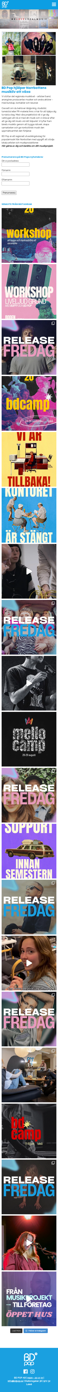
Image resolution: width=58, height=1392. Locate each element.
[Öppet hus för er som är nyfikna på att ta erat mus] (29, 1299)
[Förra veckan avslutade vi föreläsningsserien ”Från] (29, 1075)
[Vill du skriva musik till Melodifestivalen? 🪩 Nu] (29, 739)
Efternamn (7, 179)
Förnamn (6, 170)
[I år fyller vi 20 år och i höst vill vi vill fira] (29, 403)
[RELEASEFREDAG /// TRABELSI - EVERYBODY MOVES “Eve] (29, 907)
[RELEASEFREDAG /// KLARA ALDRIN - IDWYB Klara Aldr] (29, 1187)
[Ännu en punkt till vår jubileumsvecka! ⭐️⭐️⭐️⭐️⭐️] (29, 235)
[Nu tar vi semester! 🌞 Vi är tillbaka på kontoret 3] (29, 515)
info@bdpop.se (15, 1381)
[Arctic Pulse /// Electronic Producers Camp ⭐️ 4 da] (29, 963)
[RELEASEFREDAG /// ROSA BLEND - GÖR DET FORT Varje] (29, 627)
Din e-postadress (10, 161)
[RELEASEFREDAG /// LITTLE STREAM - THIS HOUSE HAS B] (29, 795)
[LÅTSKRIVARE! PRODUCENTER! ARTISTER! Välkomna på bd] (29, 1131)
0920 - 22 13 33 (35, 1378)
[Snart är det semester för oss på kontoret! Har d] (29, 851)
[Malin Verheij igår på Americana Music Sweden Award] (29, 1243)
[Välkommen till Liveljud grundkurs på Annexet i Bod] (29, 291)
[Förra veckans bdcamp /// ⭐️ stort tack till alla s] (29, 683)
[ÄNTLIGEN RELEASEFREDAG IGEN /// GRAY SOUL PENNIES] (29, 347)
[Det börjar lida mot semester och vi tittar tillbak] (29, 571)
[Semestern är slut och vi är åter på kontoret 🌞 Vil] (29, 459)
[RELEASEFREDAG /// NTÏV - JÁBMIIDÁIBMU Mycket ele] (29, 1019)
